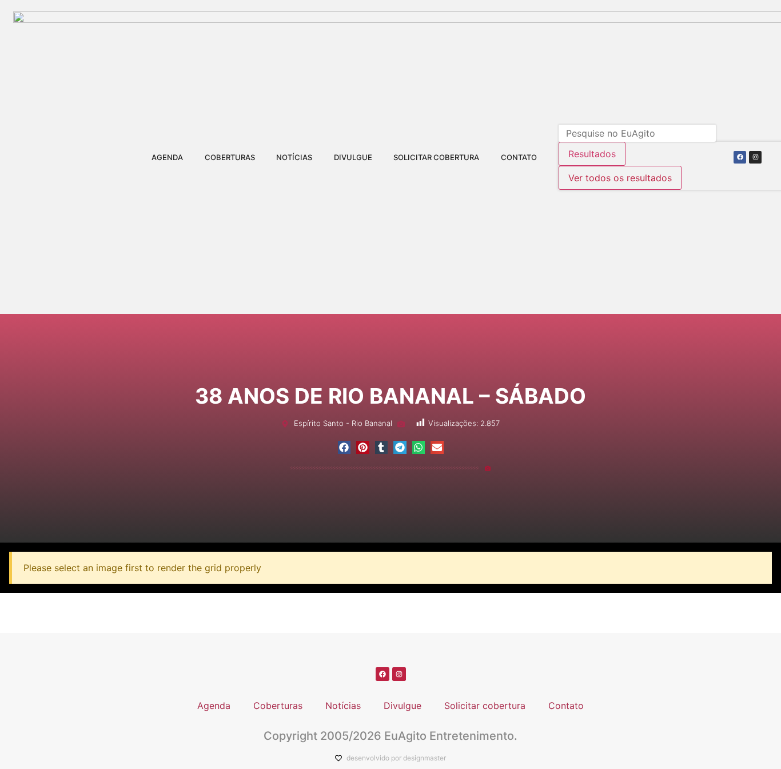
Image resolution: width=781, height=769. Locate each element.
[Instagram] (755, 157)
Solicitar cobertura (436, 157)
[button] (344, 447)
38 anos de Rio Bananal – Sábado (390, 396)
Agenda (167, 157)
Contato (519, 157)
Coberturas (230, 157)
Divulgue (353, 157)
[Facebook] (740, 157)
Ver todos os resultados (620, 178)
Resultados (592, 154)
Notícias (294, 157)
